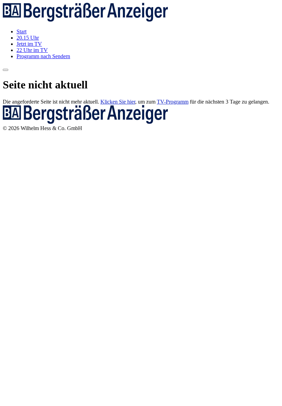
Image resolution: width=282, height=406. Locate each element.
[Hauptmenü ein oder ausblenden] (5, 70)
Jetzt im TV (29, 44)
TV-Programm (172, 102)
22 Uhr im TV (32, 50)
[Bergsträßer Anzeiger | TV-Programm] (85, 20)
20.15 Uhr (28, 38)
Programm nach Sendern (43, 56)
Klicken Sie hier (117, 102)
